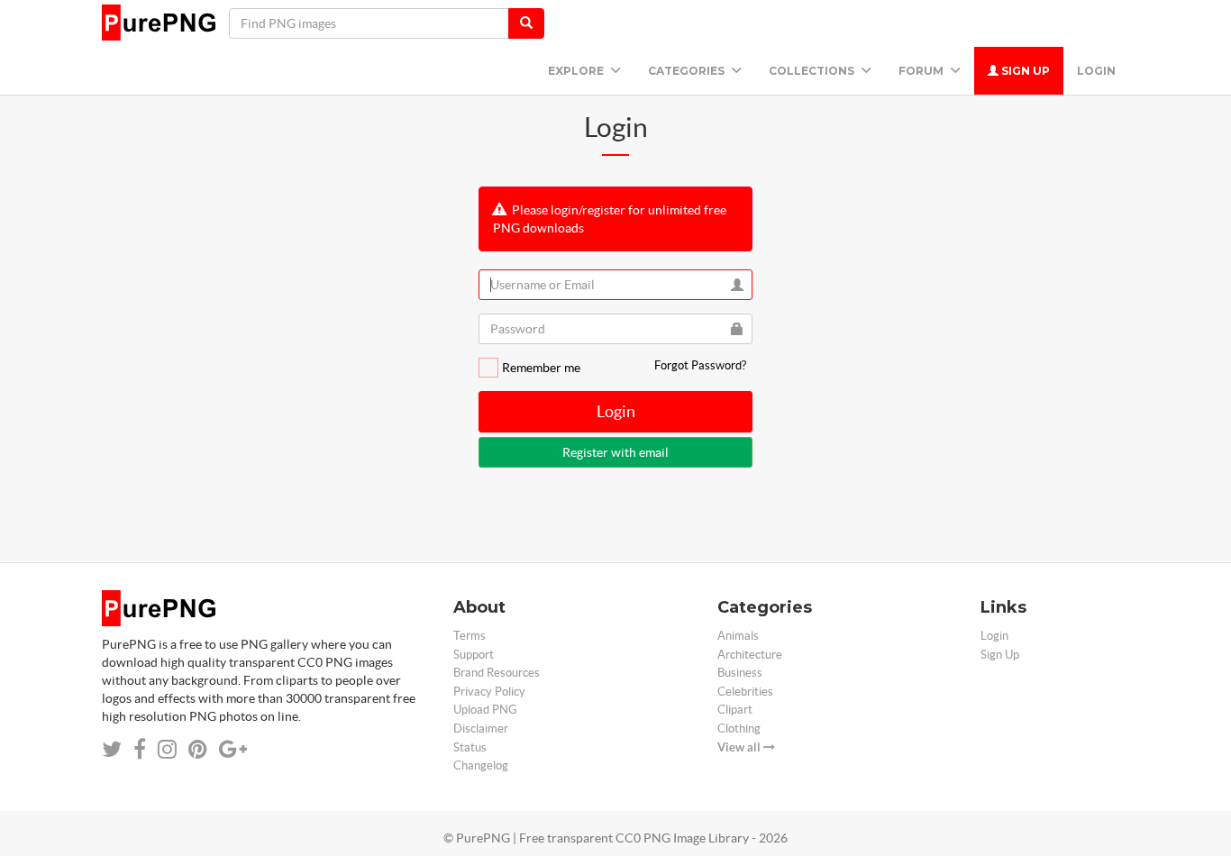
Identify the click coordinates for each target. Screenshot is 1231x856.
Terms (469, 635)
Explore (577, 70)
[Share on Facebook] (139, 749)
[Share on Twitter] (112, 749)
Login (1096, 70)
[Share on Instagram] (167, 749)
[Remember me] (488, 368)
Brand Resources (496, 672)
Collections (813, 70)
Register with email (615, 452)
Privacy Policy (489, 691)
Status (470, 747)
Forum (922, 70)
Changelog (480, 765)
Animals (738, 635)
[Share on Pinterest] (197, 749)
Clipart (734, 709)
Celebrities (745, 691)
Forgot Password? (700, 365)
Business (739, 672)
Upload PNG (485, 709)
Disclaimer (480, 728)
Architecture (749, 654)
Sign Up (1024, 70)
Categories (687, 70)
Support (473, 654)
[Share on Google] (233, 749)
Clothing (739, 728)
